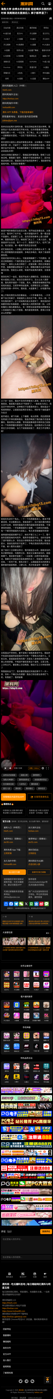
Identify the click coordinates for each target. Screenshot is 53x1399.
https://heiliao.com (10, 99)
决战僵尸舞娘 (33, 50)
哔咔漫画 (46, 73)
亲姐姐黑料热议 (41, 780)
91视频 (20, 79)
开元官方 (46, 39)
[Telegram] (16, 904)
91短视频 (20, 62)
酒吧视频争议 (24, 780)
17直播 (20, 39)
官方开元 (46, 34)
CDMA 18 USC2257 (35, 1398)
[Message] (46, 904)
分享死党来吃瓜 (41, 797)
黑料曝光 (29, 789)
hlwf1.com (7, 90)
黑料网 (18, 789)
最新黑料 (5, 22)
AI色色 (20, 73)
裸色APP (46, 79)
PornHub (6, 67)
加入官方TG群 (14, 872)
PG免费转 (20, 45)
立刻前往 (32, 853)
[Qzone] (36, 904)
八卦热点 (22, 784)
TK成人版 (46, 62)
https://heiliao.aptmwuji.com (14, 1317)
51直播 (33, 45)
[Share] (6, 904)
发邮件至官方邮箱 (39, 872)
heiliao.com (33, 831)
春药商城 (33, 28)
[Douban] (31, 904)
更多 (47, 933)
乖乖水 (46, 28)
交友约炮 (6, 28)
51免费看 (20, 56)
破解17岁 (46, 56)
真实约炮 (20, 28)
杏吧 (7, 79)
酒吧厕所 (36, 775)
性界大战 (20, 50)
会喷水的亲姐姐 (9, 775)
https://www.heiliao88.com (13, 1311)
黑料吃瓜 (41, 789)
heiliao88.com (9, 107)
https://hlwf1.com (9, 1303)
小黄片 (33, 73)
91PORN (33, 62)
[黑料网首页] (26, 4)
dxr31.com (32, 842)
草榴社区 (6, 73)
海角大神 (24, 775)
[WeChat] (21, 904)
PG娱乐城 (7, 34)
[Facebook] (11, 904)
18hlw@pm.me (9, 120)
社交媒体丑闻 (8, 784)
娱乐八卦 (6, 789)
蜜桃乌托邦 (46, 50)
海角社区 (6, 62)
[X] (26, 904)
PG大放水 (46, 45)
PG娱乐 (33, 39)
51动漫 (33, 79)
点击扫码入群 (34, 864)
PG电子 (7, 39)
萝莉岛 (20, 67)
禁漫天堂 (33, 67)
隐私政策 (23, 1398)
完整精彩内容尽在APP (13, 797)
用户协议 (14, 1398)
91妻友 (46, 67)
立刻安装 (8, 853)
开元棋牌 (33, 34)
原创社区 (15, 22)
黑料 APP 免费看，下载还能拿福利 (18, 112)
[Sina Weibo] (41, 904)
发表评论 (46, 1231)
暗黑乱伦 (33, 56)
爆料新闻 (34, 784)
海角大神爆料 (8, 780)
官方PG (20, 34)
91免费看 (6, 56)
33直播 (7, 50)
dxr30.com (8, 842)
